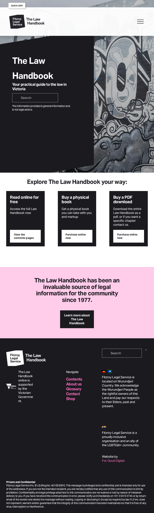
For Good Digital (113, 461)
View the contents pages (24, 236)
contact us (120, 225)
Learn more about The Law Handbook (77, 319)
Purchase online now (76, 236)
